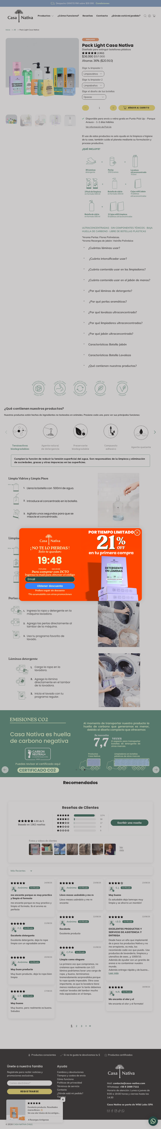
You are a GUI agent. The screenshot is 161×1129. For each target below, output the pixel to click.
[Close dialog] (137, 532)
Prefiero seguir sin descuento (50, 590)
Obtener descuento (50, 586)
